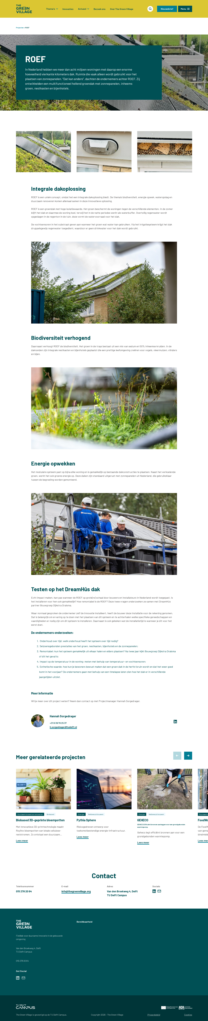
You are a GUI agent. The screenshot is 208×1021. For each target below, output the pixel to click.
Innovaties (67, 9)
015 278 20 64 (22, 960)
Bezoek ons (100, 9)
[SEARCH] (150, 9)
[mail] (159, 891)
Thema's (50, 8)
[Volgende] (188, 756)
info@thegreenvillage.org (76, 891)
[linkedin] (175, 721)
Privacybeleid (153, 1014)
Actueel (82, 8)
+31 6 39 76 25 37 (58, 723)
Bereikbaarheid (84, 921)
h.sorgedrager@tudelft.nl (63, 727)
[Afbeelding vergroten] (43, 151)
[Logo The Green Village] (24, 9)
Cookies (188, 1014)
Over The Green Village (121, 9)
